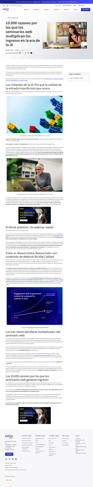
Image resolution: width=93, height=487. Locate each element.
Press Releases (65, 445)
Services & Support (67, 5)
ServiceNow (51, 451)
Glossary (37, 448)
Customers (56, 9)
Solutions (46, 9)
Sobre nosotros (65, 438)
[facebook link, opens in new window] (6, 459)
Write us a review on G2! (10, 476)
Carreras (64, 440)
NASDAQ (51, 449)
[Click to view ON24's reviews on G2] (10, 473)
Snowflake (51, 442)
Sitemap (7, 463)
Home (4, 5)
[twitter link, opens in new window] (9, 459)
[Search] (60, 5)
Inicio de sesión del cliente (39, 439)
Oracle (50, 445)
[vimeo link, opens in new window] (13, 459)
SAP (50, 440)
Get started (86, 9)
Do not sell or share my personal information (15, 469)
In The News (65, 442)
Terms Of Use (13, 463)
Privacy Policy (8, 465)
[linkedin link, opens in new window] (16, 459)
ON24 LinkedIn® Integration (25, 447)
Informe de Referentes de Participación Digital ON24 (36, 327)
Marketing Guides (39, 446)
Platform (26, 9)
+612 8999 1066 (82, 453)
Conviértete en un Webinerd (39, 451)
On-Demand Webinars (40, 444)
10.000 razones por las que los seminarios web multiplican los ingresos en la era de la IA (17, 5)
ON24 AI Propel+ (26, 451)
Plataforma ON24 (26, 438)
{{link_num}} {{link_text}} (76, 78)
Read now (74, 2)
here (9, 446)
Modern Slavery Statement (11, 467)
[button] (90, 2)
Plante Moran (52, 447)
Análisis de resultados (27, 445)
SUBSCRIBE (9, 454)
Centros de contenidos (27, 442)
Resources (66, 9)
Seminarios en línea (26, 440)
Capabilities (36, 9)
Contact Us (78, 438)
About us (76, 9)
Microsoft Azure (52, 438)
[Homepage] (6, 9)
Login (74, 5)
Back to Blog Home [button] (13, 18)
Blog (8, 5)
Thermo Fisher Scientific (52, 454)
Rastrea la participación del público (42, 355)
